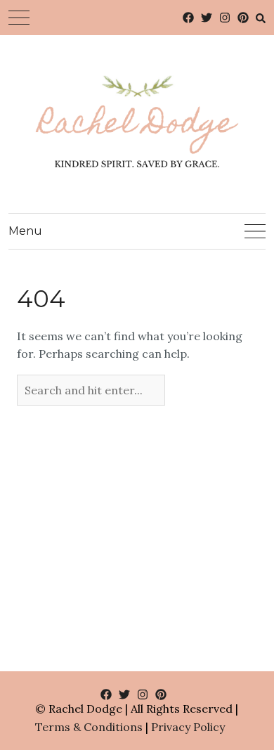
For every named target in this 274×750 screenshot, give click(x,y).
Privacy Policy (188, 727)
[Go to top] (237, 681)
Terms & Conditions (89, 727)
